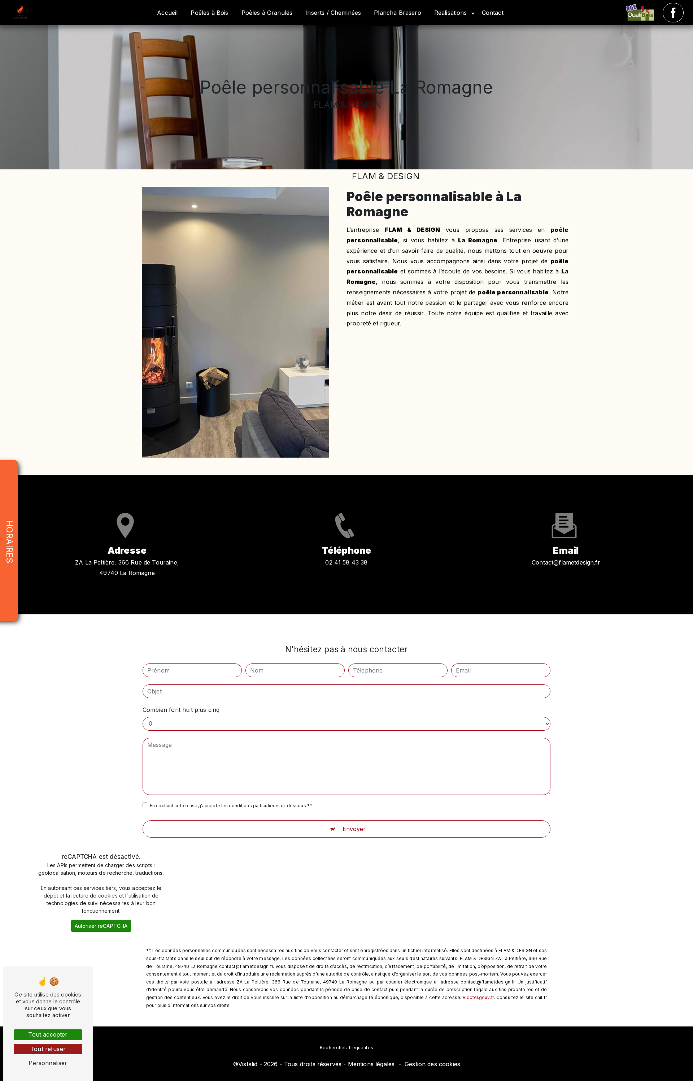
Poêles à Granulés (267, 12)
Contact (493, 12)
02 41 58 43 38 (346, 562)
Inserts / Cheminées (333, 12)
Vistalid (247, 1064)
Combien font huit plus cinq (181, 709)
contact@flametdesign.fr (566, 562)
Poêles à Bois (209, 12)
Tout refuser (48, 1048)
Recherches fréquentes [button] (346, 1047)
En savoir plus (400, 356)
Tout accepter (47, 1034)
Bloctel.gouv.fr (478, 997)
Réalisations (450, 12)
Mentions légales (371, 1064)
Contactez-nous (511, 356)
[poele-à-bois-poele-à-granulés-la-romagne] (642, 13)
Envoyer (354, 829)
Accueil (167, 12)
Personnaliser (48, 1063)
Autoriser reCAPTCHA (101, 926)
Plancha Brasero (397, 12)
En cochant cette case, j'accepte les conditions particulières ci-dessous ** (231, 805)
